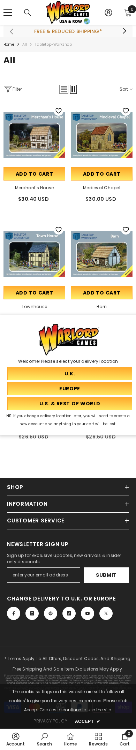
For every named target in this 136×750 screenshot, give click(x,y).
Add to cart (34, 173)
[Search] (27, 12)
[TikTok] (69, 613)
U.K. (76, 598)
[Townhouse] (34, 254)
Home (8, 44)
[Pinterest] (50, 613)
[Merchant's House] (34, 135)
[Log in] (108, 12)
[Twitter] (106, 613)
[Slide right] (124, 31)
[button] (63, 89)
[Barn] (102, 254)
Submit (106, 575)
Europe (105, 598)
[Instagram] (32, 613)
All (24, 44)
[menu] (7, 12)
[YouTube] (87, 613)
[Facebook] (13, 613)
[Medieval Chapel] (102, 135)
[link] (16, 739)
